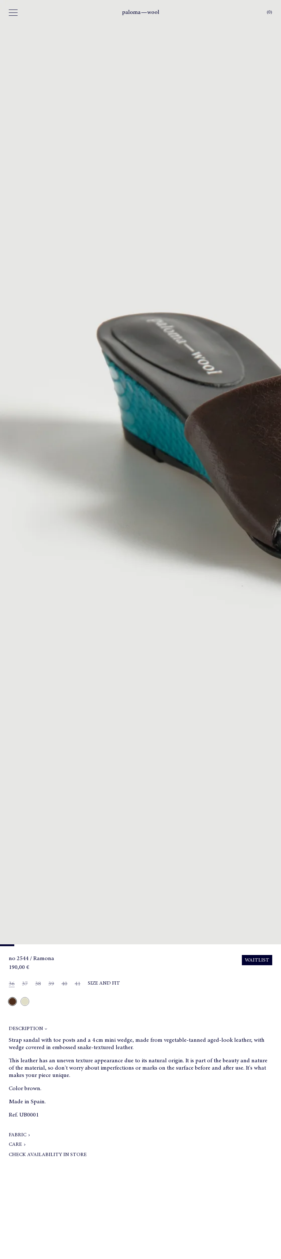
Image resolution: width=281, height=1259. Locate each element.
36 (13, 984)
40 (65, 984)
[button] (140, 1030)
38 (39, 984)
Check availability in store (48, 1155)
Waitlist (257, 960)
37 (26, 984)
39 (52, 984)
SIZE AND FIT (104, 983)
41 (77, 984)
